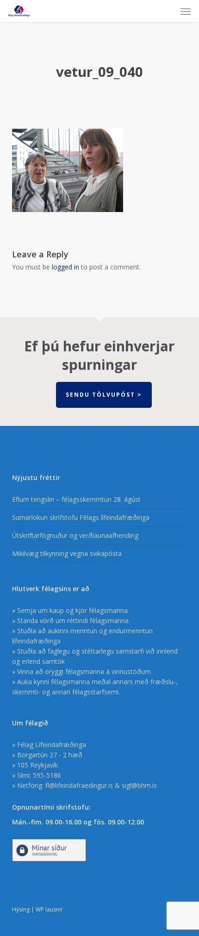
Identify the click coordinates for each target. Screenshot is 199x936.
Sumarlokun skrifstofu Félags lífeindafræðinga (80, 517)
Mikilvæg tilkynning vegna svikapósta (67, 553)
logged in (65, 266)
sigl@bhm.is (139, 785)
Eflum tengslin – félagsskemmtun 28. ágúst (76, 499)
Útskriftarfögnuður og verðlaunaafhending (75, 535)
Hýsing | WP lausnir (37, 909)
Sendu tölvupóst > (104, 395)
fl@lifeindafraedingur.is (79, 785)
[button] (185, 11)
